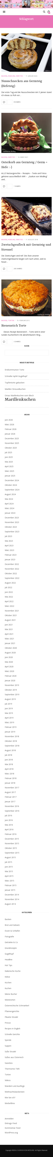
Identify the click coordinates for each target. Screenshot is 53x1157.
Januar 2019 (10, 731)
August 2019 (10, 699)
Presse (8, 1022)
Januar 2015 (10, 890)
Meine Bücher (11, 994)
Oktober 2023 (11, 527)
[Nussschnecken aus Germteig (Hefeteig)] (26, 52)
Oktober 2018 (11, 741)
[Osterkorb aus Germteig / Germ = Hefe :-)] (26, 133)
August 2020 (10, 652)
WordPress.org (11, 1132)
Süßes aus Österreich (14, 1057)
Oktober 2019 (11, 690)
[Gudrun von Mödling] (26, 4)
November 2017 (12, 787)
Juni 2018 (9, 759)
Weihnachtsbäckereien (14, 1091)
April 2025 (9, 466)
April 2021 (9, 634)
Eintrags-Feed (11, 1123)
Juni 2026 (9, 420)
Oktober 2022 (11, 573)
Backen (4, 76)
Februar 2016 (10, 834)
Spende (8, 1040)
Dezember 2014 (12, 894)
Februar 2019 (10, 727)
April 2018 (9, 769)
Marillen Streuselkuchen (15, 389)
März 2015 (9, 880)
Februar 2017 (10, 797)
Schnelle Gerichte (12, 1034)
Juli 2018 (8, 755)
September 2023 (12, 531)
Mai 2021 (9, 629)
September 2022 (12, 578)
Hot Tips (8, 965)
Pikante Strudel (11, 1017)
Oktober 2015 (11, 848)
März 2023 (9, 550)
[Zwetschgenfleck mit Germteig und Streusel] (26, 216)
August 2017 (10, 792)
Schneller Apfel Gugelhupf (16, 376)
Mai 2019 (9, 713)
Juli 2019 (8, 703)
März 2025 (9, 471)
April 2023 (9, 545)
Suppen (8, 1045)
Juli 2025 (8, 452)
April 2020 (9, 666)
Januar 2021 (10, 643)
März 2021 (9, 638)
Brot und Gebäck (12, 925)
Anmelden (9, 1118)
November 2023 (12, 522)
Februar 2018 (10, 778)
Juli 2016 (8, 815)
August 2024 (10, 494)
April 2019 (9, 717)
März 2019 (9, 722)
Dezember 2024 (12, 480)
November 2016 (12, 806)
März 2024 (9, 508)
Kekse (7, 976)
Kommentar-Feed (12, 1128)
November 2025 (12, 443)
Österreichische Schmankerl (17, 1005)
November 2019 (12, 685)
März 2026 (9, 424)
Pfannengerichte (12, 1011)
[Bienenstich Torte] (26, 297)
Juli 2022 (8, 587)
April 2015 (9, 876)
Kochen (8, 982)
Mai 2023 (9, 541)
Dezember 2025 (12, 438)
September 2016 (12, 811)
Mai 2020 (9, 662)
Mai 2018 (9, 764)
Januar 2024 (10, 513)
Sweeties (19, 76)
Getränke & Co (11, 942)
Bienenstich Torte (13, 325)
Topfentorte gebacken (14, 382)
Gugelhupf (9, 953)
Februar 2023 (10, 555)
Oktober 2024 (11, 485)
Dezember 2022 (12, 564)
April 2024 (9, 503)
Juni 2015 (9, 866)
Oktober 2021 (11, 615)
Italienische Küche (13, 971)
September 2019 (12, 694)
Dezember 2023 (12, 517)
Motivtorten (10, 999)
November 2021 (12, 610)
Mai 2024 (9, 499)
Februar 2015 (10, 885)
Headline (11, 76)
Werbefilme (10, 1103)
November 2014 (12, 899)
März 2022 (9, 606)
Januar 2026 (10, 433)
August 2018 (10, 750)
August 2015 (10, 857)
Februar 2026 (10, 429)
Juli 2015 (8, 862)
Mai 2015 (9, 871)
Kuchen (8, 988)
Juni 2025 (9, 457)
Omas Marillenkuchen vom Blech (20, 398)
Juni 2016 (9, 820)
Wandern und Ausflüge (15, 1086)
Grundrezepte (11, 948)
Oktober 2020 (11, 648)
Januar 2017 (10, 801)
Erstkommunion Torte (14, 369)
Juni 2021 (9, 624)
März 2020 (9, 671)
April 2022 (9, 601)
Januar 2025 (10, 475)
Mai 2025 (9, 461)
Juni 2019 (9, 708)
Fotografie (9, 936)
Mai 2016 (9, 824)
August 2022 (10, 582)
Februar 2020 (10, 676)
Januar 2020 (10, 680)
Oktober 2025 (11, 447)
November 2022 (12, 568)
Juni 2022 (9, 592)
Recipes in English (12, 1028)
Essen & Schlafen (12, 930)
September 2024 (12, 489)
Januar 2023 (10, 559)
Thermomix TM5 (12, 1068)
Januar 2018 (10, 783)
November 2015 (12, 843)
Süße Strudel (10, 1051)
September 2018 (12, 745)
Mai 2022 (9, 596)
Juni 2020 (9, 657)
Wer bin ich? (10, 1097)
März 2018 (9, 773)
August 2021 (10, 620)
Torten (11, 320)
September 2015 (12, 852)
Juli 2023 (8, 536)
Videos (8, 1080)
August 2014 (10, 904)
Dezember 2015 (12, 838)
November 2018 (12, 736)
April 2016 (9, 829)
